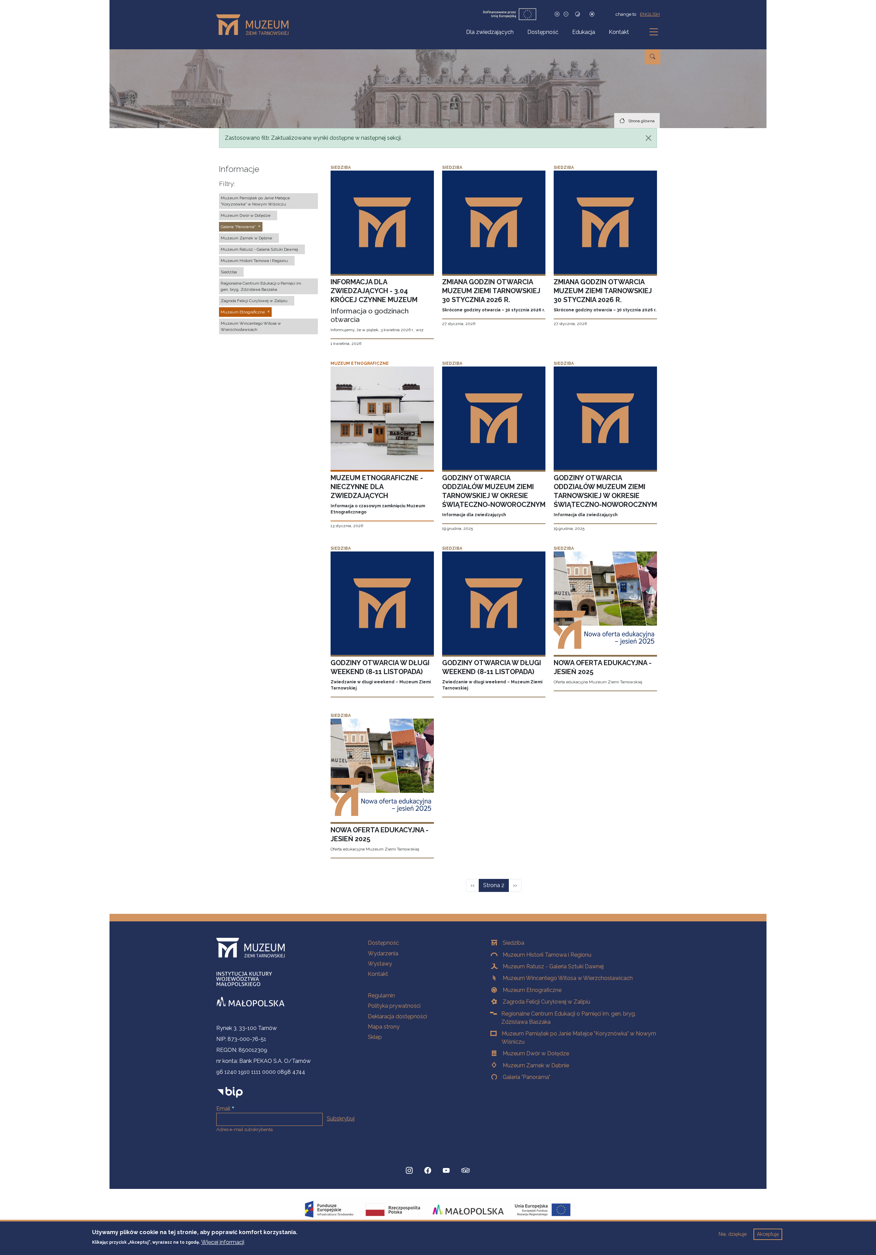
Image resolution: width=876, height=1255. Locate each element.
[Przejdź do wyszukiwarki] (652, 56)
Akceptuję (768, 1234)
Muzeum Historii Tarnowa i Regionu (547, 955)
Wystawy (380, 963)
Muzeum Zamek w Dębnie (536, 1065)
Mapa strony (384, 1026)
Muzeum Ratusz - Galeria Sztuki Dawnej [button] (259, 249)
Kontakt (619, 32)
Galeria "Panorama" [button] (238, 226)
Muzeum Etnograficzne (532, 990)
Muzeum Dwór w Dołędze (536, 1053)
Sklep (375, 1037)
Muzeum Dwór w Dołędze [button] (245, 215)
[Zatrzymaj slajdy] (592, 14)
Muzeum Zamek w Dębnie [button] (246, 238)
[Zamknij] (648, 138)
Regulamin (381, 995)
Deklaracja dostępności (397, 1016)
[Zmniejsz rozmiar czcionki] (566, 14)
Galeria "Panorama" (526, 1077)
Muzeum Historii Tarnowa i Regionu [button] (254, 260)
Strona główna (641, 121)
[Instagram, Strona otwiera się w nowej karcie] (409, 1170)
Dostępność (542, 32)
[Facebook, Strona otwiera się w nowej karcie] (427, 1170)
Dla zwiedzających (490, 32)
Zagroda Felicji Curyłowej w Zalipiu (546, 1001)
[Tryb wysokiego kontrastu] (577, 14)
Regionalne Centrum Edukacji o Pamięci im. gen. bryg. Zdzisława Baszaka (568, 1017)
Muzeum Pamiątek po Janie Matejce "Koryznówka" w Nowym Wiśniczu (579, 1037)
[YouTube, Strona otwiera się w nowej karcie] (446, 1170)
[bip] (230, 1092)
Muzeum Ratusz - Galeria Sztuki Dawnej (553, 966)
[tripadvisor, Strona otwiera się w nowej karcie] (465, 1171)
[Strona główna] (255, 24)
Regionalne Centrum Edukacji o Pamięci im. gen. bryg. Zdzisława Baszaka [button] (261, 286)
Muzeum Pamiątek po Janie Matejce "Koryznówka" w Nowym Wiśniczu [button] (255, 201)
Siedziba (513, 943)
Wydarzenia (383, 953)
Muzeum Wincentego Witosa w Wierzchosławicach (568, 978)
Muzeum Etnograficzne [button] (243, 312)
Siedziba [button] (229, 272)
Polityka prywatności (394, 1006)
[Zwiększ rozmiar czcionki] (557, 14)
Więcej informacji (222, 1242)
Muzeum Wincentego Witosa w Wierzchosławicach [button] (251, 326)
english (650, 14)
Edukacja (583, 32)
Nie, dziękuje (733, 1234)
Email (223, 1108)
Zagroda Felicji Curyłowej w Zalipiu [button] (254, 300)
